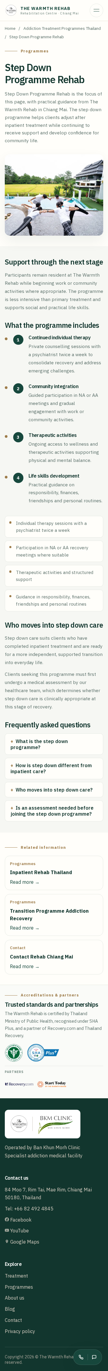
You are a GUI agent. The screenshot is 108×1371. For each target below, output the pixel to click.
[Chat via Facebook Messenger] (94, 1357)
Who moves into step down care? (54, 790)
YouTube (19, 1231)
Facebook (20, 1220)
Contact (13, 1320)
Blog (10, 1309)
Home (10, 28)
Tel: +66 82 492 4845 (29, 1209)
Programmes (19, 1287)
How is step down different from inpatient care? (51, 768)
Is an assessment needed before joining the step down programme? (52, 811)
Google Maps (24, 1242)
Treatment (16, 1276)
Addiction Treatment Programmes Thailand (62, 28)
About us (14, 1298)
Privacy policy (20, 1331)
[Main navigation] (96, 10)
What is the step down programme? (39, 744)
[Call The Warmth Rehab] (80, 1357)
